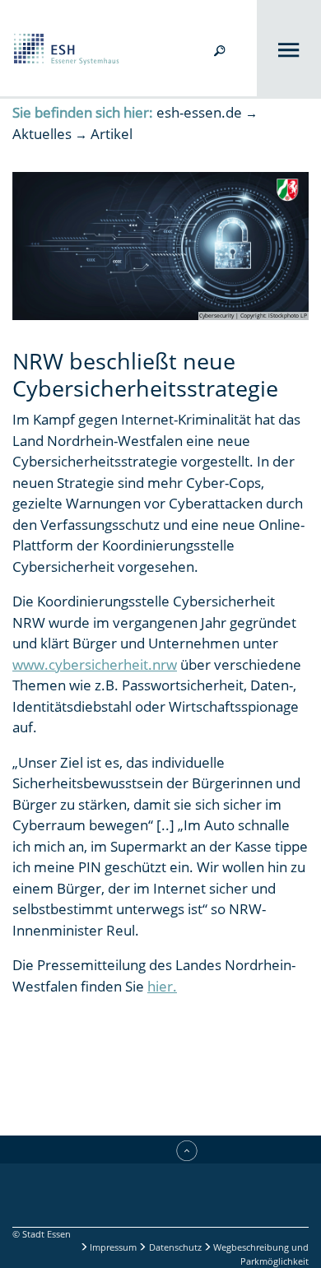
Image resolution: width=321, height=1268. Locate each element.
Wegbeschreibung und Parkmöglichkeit (260, 1254)
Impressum (113, 1247)
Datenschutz (175, 1247)
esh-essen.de (199, 112)
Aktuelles (42, 133)
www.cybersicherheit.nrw (94, 664)
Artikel (112, 133)
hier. (162, 986)
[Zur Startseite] (59, 48)
